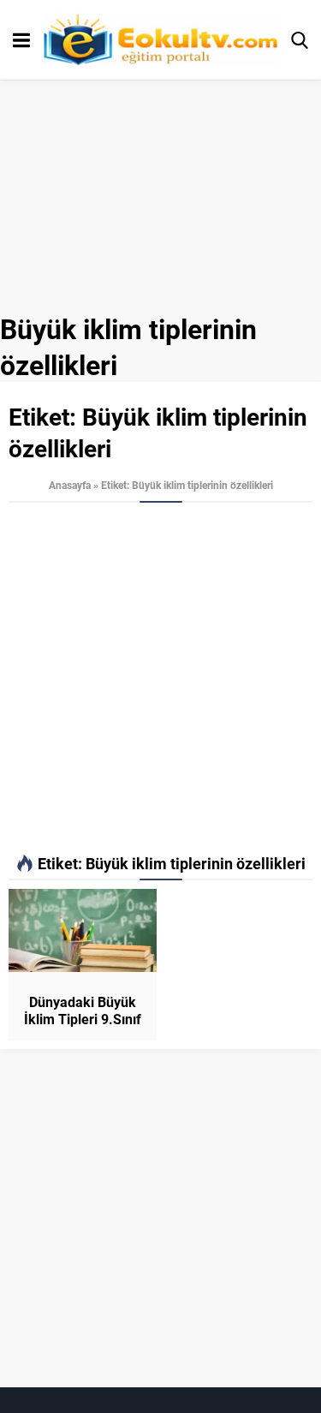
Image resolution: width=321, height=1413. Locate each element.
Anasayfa (70, 485)
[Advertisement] (160, 678)
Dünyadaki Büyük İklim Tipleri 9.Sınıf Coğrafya (82, 1019)
